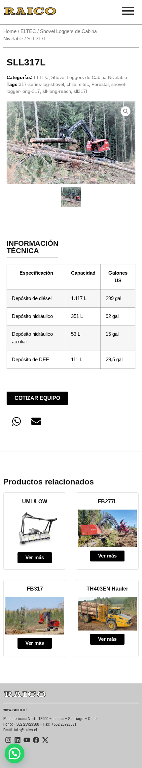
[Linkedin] (17, 740)
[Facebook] (36, 740)
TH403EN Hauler (107, 589)
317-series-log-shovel (41, 84)
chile (71, 84)
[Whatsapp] (16, 421)
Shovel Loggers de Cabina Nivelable (89, 77)
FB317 (35, 589)
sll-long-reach (57, 91)
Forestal (100, 84)
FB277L (107, 501)
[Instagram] (8, 740)
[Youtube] (26, 740)
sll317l (80, 91)
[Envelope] (36, 421)
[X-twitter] (45, 740)
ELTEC (28, 31)
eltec (84, 84)
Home (10, 31)
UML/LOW (34, 501)
